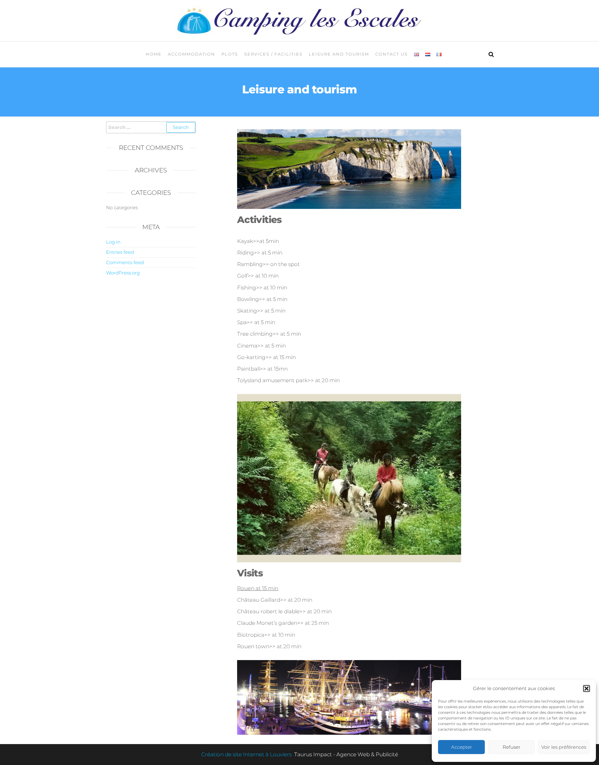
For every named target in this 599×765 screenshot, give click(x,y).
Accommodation (191, 54)
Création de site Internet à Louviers (247, 754)
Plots (230, 54)
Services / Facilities (273, 54)
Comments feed (125, 262)
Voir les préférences (563, 747)
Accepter (461, 747)
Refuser (511, 747)
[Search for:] (151, 127)
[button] (586, 688)
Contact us (391, 54)
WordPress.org (123, 273)
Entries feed (120, 252)
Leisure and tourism (339, 54)
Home (154, 54)
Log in (113, 242)
